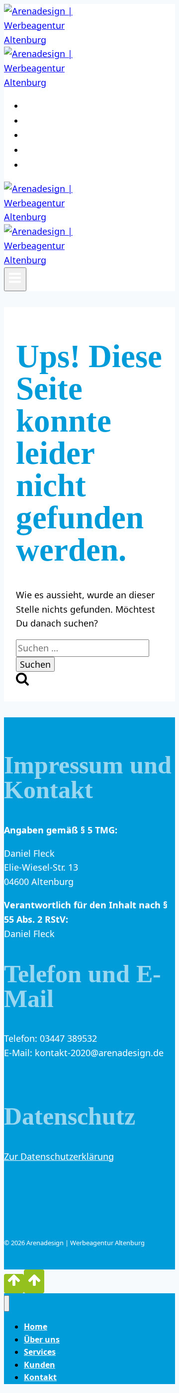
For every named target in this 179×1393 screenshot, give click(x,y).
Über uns (54, 121)
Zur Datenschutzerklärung (59, 1156)
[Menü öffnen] (15, 279)
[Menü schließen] (6, 1303)
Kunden (50, 150)
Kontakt (52, 165)
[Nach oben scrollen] (14, 1283)
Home (44, 106)
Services (53, 135)
